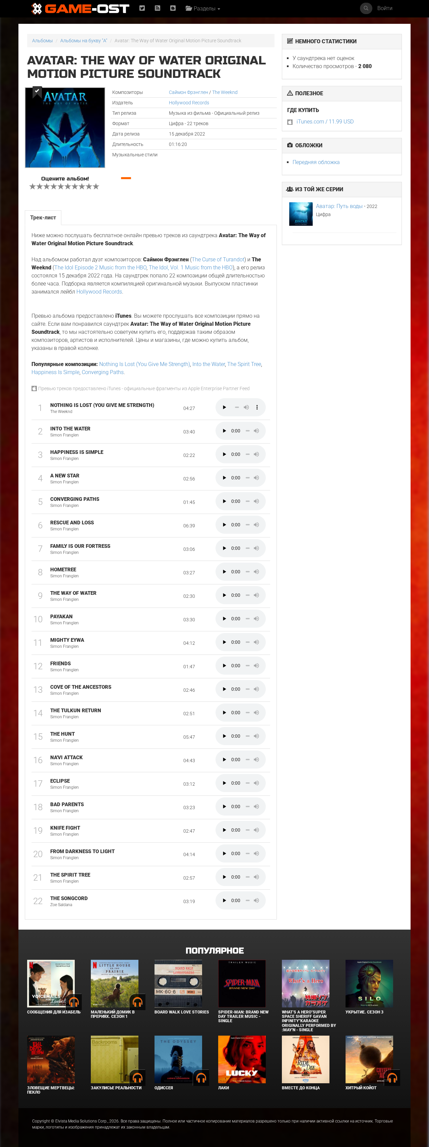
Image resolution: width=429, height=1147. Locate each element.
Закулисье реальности (116, 1088)
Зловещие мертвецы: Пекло (51, 1090)
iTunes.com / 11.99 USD (325, 121)
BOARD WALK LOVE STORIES (182, 1012)
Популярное (215, 951)
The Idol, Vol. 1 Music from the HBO (191, 267)
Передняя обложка (316, 162)
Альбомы (42, 40)
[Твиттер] (142, 8)
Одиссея (164, 1088)
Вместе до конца (301, 1088)
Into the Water (208, 364)
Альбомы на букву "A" (83, 40)
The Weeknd (225, 92)
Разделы (204, 8)
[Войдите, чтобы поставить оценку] (32, 187)
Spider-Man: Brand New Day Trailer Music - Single (243, 1016)
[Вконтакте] (173, 8)
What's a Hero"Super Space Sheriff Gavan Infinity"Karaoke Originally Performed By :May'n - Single (309, 1021)
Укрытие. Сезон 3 (364, 1012)
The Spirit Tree (244, 364)
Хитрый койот (361, 1088)
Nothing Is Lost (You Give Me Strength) (144, 364)
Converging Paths (103, 372)
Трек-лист (43, 217)
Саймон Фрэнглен (188, 92)
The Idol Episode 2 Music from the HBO (100, 267)
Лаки (223, 1088)
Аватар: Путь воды (339, 206)
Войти (384, 8)
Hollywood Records (189, 102)
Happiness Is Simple (55, 372)
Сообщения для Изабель (53, 1012)
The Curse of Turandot (218, 259)
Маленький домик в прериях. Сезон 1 (113, 1014)
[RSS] (157, 8)
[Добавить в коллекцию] (36, 92)
